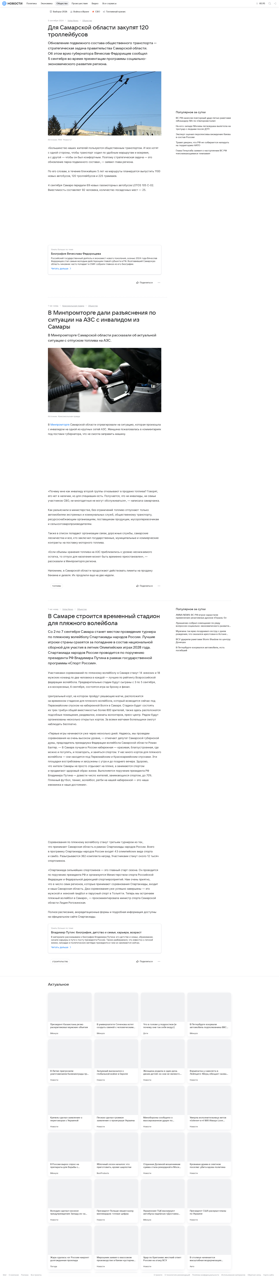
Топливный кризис (116, 11)
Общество (87, 20)
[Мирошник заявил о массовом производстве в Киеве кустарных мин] (116, 1247)
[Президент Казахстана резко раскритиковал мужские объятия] (70, 1014)
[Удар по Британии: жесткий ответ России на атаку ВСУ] (163, 1247)
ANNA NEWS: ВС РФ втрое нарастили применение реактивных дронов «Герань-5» (201, 616)
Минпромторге (59, 424)
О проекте (158, 1275)
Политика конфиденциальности (205, 1275)
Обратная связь (254, 1275)
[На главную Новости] (14, 3)
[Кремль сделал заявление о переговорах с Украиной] (70, 1108)
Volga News (73, 20)
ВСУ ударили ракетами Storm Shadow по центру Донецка (203, 641)
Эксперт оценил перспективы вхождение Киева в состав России (203, 136)
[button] (104, 103)
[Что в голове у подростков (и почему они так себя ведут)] (163, 1014)
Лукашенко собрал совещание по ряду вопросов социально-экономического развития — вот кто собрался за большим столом (203, 624)
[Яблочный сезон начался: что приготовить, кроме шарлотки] (116, 1154)
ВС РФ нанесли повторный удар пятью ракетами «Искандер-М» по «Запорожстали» (203, 119)
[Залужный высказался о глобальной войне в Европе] (116, 1061)
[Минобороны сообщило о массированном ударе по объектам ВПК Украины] (163, 1108)
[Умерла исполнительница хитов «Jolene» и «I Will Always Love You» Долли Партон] (209, 1108)
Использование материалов (233, 1275)
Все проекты (36, 1275)
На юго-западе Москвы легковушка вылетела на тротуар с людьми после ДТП (203, 127)
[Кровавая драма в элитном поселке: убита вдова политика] (209, 1154)
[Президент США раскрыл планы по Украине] (209, 1201)
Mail (4, 1275)
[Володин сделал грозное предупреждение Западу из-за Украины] (70, 1201)
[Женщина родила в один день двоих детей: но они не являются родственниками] (163, 1061)
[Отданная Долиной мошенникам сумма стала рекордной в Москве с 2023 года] (163, 1154)
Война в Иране (81, 11)
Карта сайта (268, 1275)
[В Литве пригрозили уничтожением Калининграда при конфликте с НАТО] (70, 1061)
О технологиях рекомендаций (177, 1275)
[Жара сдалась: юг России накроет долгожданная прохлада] (70, 1247)
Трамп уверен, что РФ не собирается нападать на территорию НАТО (202, 144)
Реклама (24, 1275)
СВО (97, 11)
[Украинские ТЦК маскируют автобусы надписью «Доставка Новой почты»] (163, 1201)
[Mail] (4, 3)
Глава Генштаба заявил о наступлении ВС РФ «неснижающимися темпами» (201, 152)
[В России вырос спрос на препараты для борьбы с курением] (70, 1154)
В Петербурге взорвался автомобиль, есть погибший (200, 649)
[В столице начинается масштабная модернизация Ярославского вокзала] (209, 1247)
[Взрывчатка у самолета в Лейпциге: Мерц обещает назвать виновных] (209, 1061)
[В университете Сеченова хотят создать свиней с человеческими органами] (116, 1014)
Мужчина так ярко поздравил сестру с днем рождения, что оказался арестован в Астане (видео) (201, 633)
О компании (14, 1275)
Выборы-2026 (60, 11)
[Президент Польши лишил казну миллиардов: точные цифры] (116, 1201)
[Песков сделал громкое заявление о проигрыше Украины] (116, 1108)
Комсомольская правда (73, 306)
